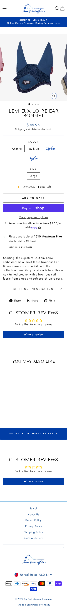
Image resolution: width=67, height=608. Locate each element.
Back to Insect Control (36, 433)
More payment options (33, 217)
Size (33, 169)
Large (33, 176)
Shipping (20, 129)
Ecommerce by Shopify (38, 604)
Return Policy (33, 520)
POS (19, 604)
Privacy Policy (33, 526)
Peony (33, 158)
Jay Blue (34, 148)
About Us (33, 514)
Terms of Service (34, 538)
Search (33, 508)
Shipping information (33, 289)
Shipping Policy (33, 532)
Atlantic (17, 148)
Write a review (34, 334)
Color (33, 141)
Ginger (50, 148)
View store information (21, 247)
